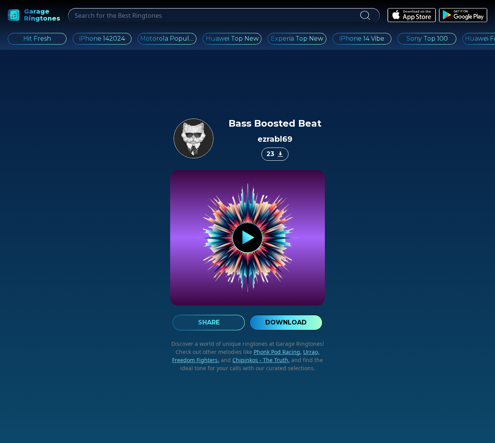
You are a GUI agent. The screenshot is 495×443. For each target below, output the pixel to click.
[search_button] (365, 15)
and (254, 360)
